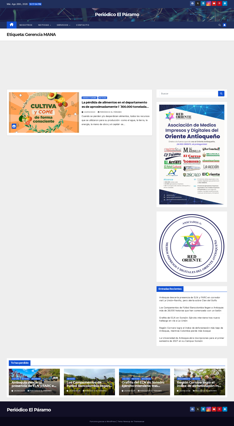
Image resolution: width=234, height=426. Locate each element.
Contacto (82, 25)
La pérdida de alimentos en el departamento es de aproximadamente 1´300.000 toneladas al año (115, 107)
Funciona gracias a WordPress (103, 421)
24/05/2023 (90, 112)
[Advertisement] (117, 61)
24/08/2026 (185, 391)
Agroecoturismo (89, 98)
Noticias (44, 25)
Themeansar (139, 421)
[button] (220, 25)
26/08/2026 (20, 391)
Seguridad (36, 379)
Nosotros (26, 25)
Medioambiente (184, 379)
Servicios (63, 25)
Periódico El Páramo (117, 14)
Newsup (126, 421)
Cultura (15, 379)
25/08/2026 (130, 391)
